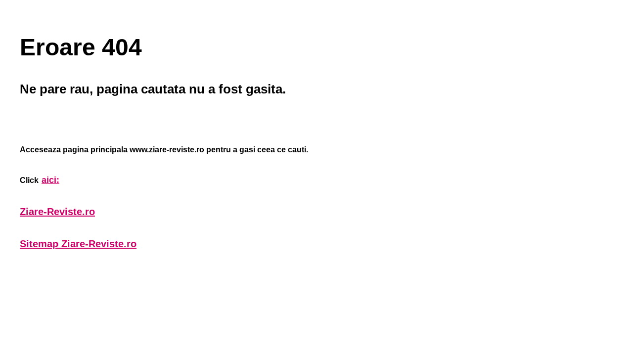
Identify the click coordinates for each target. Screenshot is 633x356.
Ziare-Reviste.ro (57, 211)
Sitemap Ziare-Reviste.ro (78, 243)
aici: (50, 180)
